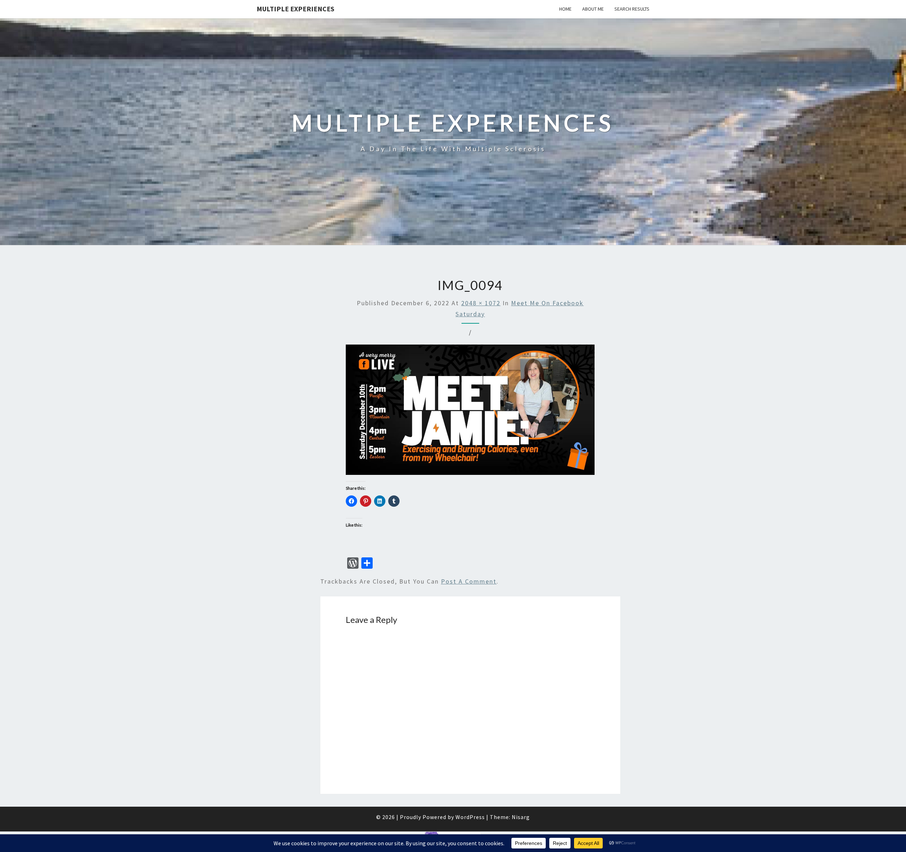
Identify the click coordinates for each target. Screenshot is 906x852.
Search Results (631, 9)
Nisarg (521, 816)
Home (565, 9)
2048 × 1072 (480, 303)
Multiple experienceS (295, 8)
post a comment (469, 581)
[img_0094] (470, 412)
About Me (593, 9)
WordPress (470, 816)
